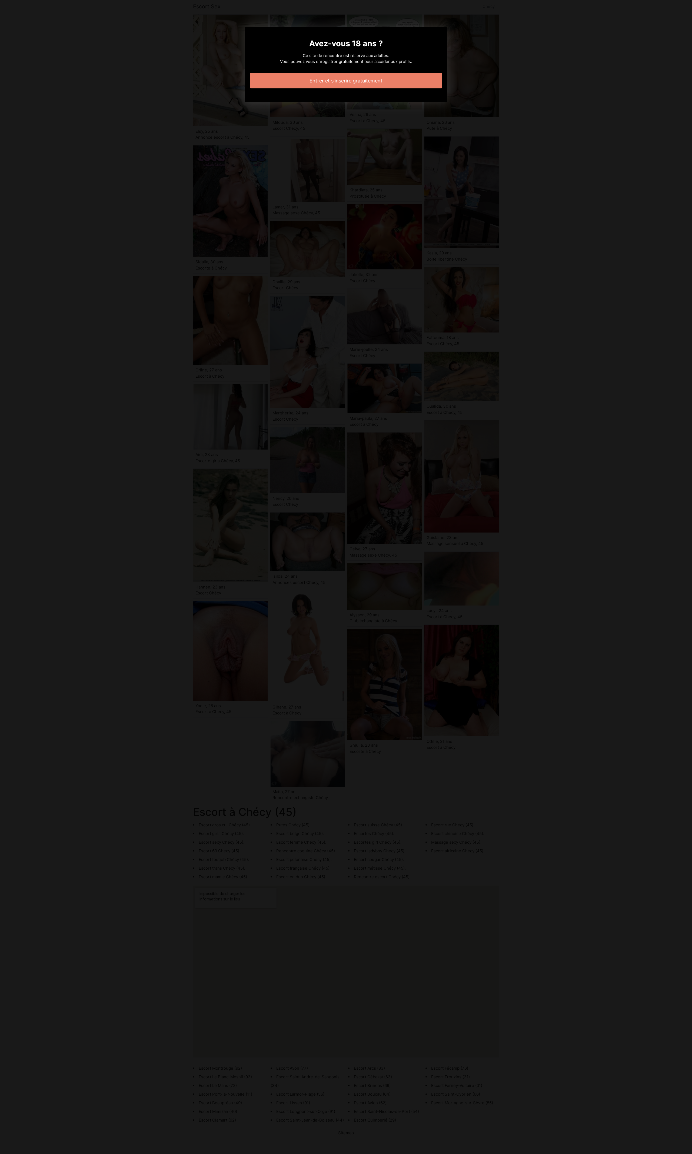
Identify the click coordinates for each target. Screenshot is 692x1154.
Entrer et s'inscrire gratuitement (346, 81)
